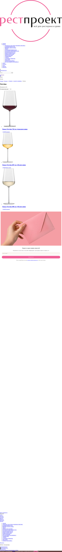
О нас (3, 65)
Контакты (4, 67)
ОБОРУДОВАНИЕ (9, 55)
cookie (13, 551)
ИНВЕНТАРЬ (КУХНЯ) (7, 528)
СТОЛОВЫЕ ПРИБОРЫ (10, 58)
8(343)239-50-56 (3, 70)
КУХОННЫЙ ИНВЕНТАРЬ (11, 49)
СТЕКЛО (7, 57)
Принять (35, 551)
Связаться (2, 74)
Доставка (4, 64)
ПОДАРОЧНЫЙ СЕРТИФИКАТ (12, 61)
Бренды (1, 518)
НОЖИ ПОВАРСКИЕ (9, 54)
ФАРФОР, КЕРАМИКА (10, 60)
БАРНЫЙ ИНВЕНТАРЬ (10, 46)
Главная (4, 43)
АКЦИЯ (4, 523)
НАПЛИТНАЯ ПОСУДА (10, 52)
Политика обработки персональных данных (9, 550)
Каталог (4, 44)
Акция (3, 63)
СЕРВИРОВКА (8, 56)
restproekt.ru (3, 549)
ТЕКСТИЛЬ (7, 59)
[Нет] (38, 551)
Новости (4, 66)
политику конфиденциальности (32, 260)
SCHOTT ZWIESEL (17, 81)
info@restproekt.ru (4, 548)
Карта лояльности (3, 512)
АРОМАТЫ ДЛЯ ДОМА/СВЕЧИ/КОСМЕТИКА (15, 45)
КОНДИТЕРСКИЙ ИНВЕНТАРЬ (12, 51)
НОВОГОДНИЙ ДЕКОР (10, 53)
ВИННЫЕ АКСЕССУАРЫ (10, 47)
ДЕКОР (6, 48)
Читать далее (8, 167)
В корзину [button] (8, 131)
